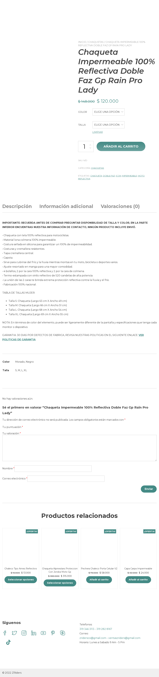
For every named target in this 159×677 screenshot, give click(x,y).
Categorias (74, 13)
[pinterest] (52, 633)
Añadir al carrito (121, 146)
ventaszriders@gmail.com (124, 638)
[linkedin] (33, 633)
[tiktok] (8, 643)
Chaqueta (96, 175)
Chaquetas (96, 41)
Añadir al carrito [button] (99, 579)
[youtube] (43, 633)
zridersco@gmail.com (93, 638)
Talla (82, 124)
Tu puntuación (12, 427)
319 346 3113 (87, 629)
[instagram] (24, 633)
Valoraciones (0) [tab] (120, 206)
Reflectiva (84, 178)
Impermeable (129, 175)
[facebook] (4, 633)
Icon (118, 175)
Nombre (8, 468)
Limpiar (97, 132)
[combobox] (109, 112)
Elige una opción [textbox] (107, 111)
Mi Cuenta (79, 25)
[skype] (62, 633)
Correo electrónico (14, 478)
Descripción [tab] (17, 206)
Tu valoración (11, 433)
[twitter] (14, 633)
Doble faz (109, 175)
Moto (141, 175)
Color (82, 111)
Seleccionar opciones (21, 579)
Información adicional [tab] (66, 206)
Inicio (82, 41)
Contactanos (76, 19)
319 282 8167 (104, 629)
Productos (78, 7)
